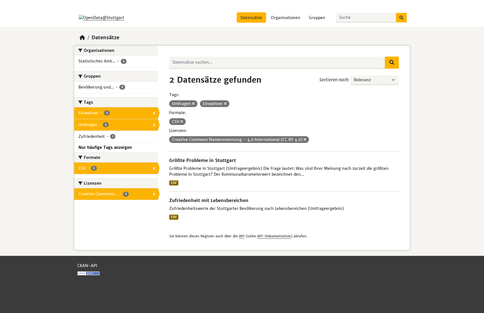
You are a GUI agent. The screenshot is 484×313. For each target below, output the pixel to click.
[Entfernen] (193, 103)
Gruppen (317, 17)
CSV (173, 183)
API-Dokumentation (274, 236)
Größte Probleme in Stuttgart (202, 160)
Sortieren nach (333, 79)
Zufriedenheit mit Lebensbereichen (208, 200)
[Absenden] (401, 17)
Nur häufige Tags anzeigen (105, 147)
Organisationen (285, 17)
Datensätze (251, 17)
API (242, 236)
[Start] (82, 37)
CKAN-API (87, 265)
